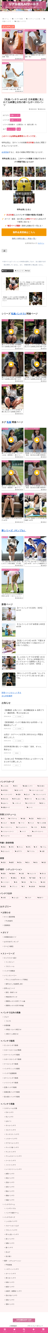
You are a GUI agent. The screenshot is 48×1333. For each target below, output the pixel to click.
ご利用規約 (13, 1326)
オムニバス (11, 129)
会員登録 (5, 152)
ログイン (41, 243)
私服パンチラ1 (15, 120)
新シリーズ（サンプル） (14, 530)
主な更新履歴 (7, 696)
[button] (43, 687)
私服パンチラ (15, 115)
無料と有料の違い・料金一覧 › (24, 238)
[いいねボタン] (4, 250)
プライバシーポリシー (35, 1326)
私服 (18, 129)
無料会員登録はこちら (24, 232)
